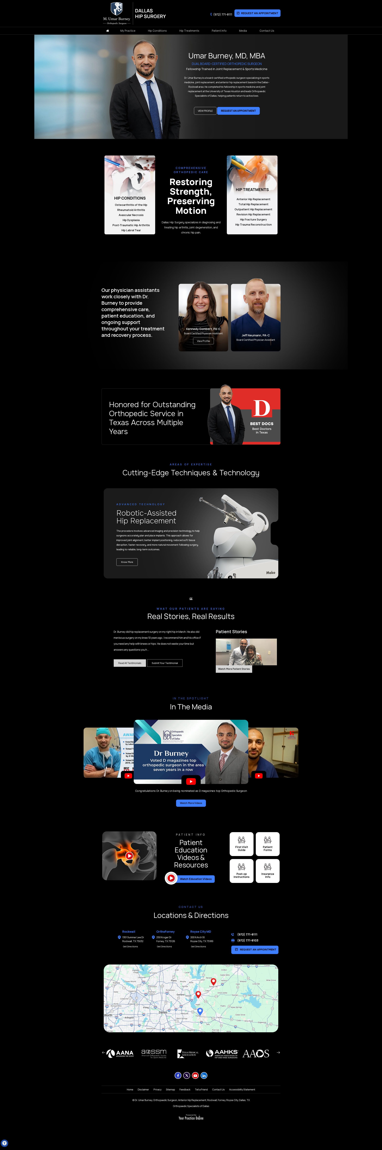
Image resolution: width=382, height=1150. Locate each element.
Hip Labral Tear (131, 230)
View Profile (205, 110)
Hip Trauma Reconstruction (253, 224)
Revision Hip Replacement (253, 214)
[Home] (107, 31)
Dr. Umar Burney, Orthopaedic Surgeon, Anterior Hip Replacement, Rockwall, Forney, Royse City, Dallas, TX (192, 1100)
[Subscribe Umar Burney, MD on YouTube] (195, 1075)
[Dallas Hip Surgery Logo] (149, 13)
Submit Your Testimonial (165, 663)
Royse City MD (200, 932)
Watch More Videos (191, 803)
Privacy (157, 1089)
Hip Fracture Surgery (253, 219)
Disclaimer (143, 1089)
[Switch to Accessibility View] (4, 1143)
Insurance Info (267, 875)
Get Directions (130, 946)
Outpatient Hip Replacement (253, 209)
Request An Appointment (259, 13)
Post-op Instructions (241, 875)
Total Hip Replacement (253, 204)
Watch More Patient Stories (234, 669)
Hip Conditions (130, 198)
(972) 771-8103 (247, 940)
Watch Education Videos (196, 879)
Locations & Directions (191, 915)
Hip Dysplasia (131, 220)
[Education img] (129, 856)
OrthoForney (165, 932)
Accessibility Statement (242, 1089)
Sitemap (170, 1089)
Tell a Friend (201, 1089)
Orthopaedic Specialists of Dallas (191, 1106)
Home (130, 1089)
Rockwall (128, 932)
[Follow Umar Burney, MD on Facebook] (178, 1075)
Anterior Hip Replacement (253, 199)
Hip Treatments (252, 189)
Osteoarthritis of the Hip (131, 205)
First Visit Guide (241, 848)
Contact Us (218, 1089)
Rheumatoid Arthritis (131, 210)
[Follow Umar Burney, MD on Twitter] (186, 1075)
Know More (127, 562)
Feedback (185, 1089)
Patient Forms (267, 848)
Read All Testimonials (129, 663)
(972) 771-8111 (222, 14)
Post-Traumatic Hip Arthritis (131, 225)
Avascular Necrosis (131, 215)
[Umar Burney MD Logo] (118, 13)
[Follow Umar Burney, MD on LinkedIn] (204, 1075)
